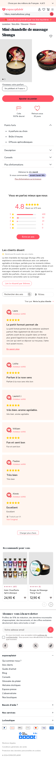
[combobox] (39, 301)
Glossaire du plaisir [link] (11, 681)
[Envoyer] (51, 630)
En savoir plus (13, 349)
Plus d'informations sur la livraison (28, 179)
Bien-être (15, 24)
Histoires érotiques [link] (11, 685)
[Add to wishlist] (25, 598)
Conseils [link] (6, 677)
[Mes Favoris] (43, 9)
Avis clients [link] (7, 664)
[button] (28, 3)
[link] (39, 9)
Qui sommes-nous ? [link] (11, 660)
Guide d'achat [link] (9, 669)
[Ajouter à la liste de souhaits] (51, 36)
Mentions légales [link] (9, 743)
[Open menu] (52, 9)
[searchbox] (14, 294)
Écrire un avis (28, 237)
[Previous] (44, 604)
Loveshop (6, 24)
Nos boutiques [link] (9, 697)
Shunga (33, 24)
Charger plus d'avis (28, 533)
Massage (24, 24)
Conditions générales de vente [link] (14, 747)
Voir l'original (12, 519)
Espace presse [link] (9, 689)
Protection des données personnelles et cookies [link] (21, 751)
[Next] (51, 604)
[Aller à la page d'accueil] (12, 9)
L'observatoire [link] (9, 693)
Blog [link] (4, 673)
